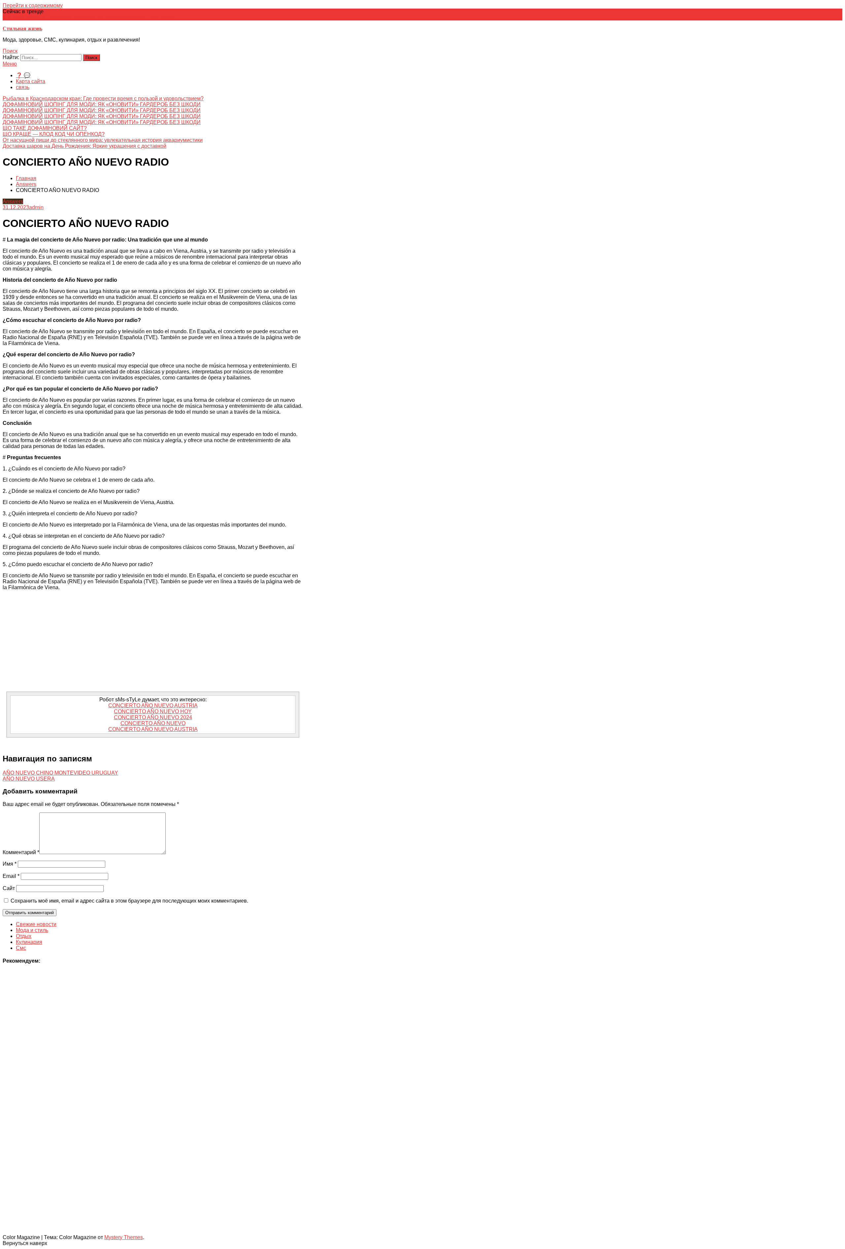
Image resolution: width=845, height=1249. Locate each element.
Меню (10, 64)
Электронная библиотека (103, 17)
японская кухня (21, 17)
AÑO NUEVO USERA (29, 779)
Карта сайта (30, 81)
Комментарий (21, 852)
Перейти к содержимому (33, 5)
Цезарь (166, 17)
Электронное (56, 17)
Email (11, 876)
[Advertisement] (153, 642)
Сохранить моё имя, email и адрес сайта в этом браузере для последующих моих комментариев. (129, 901)
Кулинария (29, 942)
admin (36, 207)
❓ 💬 (23, 75)
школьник (145, 17)
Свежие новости (36, 924)
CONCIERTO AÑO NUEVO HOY (153, 711)
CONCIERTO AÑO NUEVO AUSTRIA (153, 705)
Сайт (9, 888)
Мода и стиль (32, 930)
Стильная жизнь (22, 28)
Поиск (10, 51)
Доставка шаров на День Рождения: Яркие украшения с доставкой (84, 146)
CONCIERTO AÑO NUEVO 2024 (153, 717)
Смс (21, 948)
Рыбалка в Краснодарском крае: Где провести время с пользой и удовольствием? (103, 98)
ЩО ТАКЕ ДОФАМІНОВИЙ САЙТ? (45, 128)
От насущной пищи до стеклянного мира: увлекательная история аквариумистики (103, 140)
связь (22, 87)
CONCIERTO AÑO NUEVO (153, 723)
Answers (13, 201)
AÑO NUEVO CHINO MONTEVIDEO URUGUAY (60, 773)
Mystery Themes (123, 1237)
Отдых (23, 936)
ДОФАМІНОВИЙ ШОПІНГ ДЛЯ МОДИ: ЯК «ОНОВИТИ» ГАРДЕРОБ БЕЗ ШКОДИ (102, 104)
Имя (10, 864)
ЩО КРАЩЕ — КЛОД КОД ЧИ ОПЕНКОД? (54, 134)
